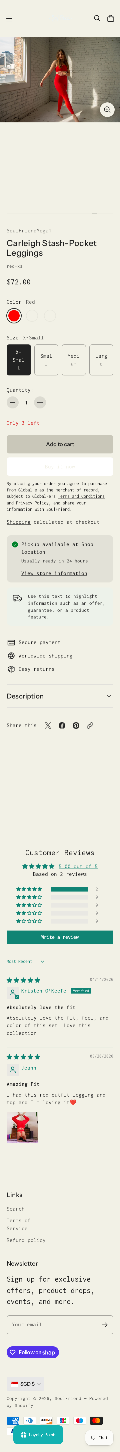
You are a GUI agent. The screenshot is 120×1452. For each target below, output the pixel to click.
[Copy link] (90, 725)
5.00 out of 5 (78, 866)
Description (25, 696)
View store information (54, 573)
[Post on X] (48, 725)
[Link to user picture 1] (23, 1128)
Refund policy (26, 1240)
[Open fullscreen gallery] (107, 109)
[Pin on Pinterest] (76, 725)
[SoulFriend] (60, 18)
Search (16, 1209)
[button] (29, 889)
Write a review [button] (60, 937)
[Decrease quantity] (13, 402)
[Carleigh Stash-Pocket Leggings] (60, 79)
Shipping (19, 522)
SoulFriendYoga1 (29, 230)
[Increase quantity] (40, 402)
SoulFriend (68, 1398)
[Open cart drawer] (110, 18)
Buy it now (60, 466)
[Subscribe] (104, 1324)
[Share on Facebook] (62, 725)
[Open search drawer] (97, 18)
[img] (23, 980)
